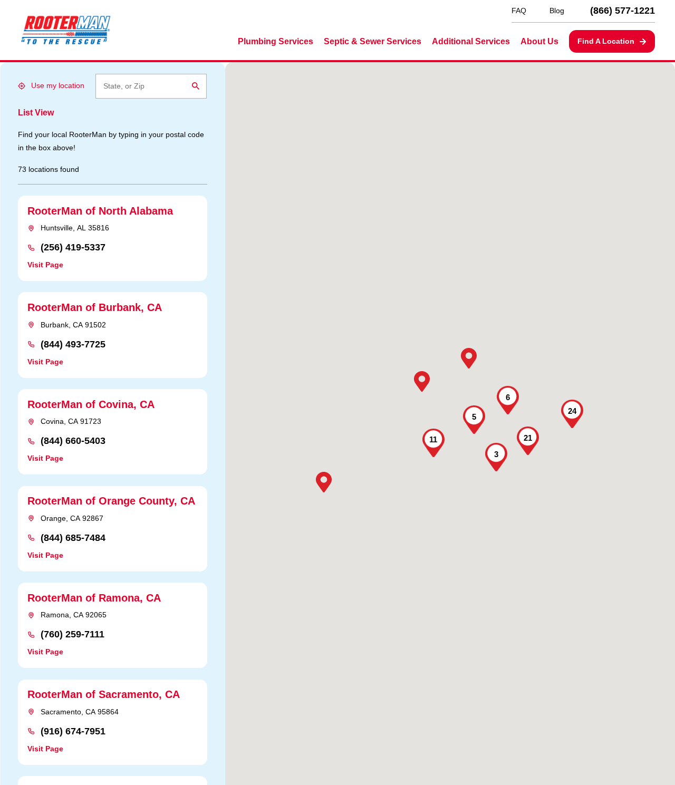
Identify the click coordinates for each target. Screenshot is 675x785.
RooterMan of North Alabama (100, 211)
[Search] (195, 86)
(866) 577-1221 (622, 11)
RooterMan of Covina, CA (91, 404)
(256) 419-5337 (73, 248)
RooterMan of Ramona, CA (94, 598)
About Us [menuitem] (539, 41)
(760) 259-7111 (72, 634)
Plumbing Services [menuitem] (275, 41)
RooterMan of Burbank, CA (94, 307)
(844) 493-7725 (73, 345)
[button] (324, 482)
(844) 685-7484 (73, 538)
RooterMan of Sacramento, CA (103, 694)
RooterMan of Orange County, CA (111, 501)
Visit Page (45, 264)
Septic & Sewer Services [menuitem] (372, 41)
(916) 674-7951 (73, 731)
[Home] (65, 30)
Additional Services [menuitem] (471, 41)
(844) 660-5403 (73, 441)
